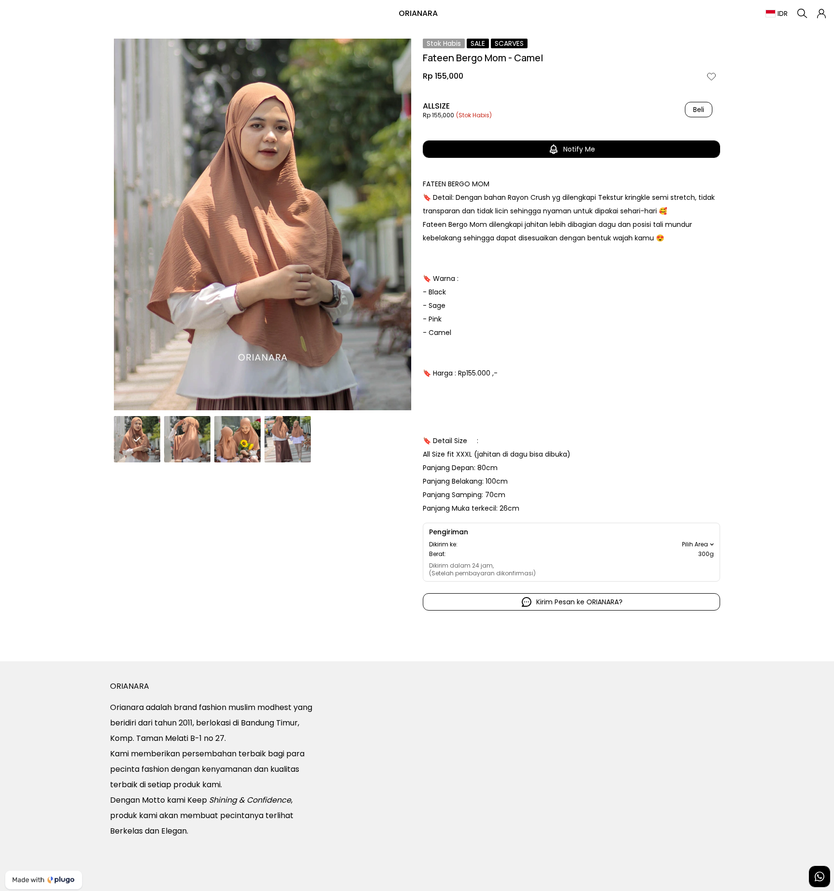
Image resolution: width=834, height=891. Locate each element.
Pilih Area (695, 544)
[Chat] (819, 876)
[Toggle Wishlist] (711, 76)
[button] (821, 13)
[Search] (802, 13)
